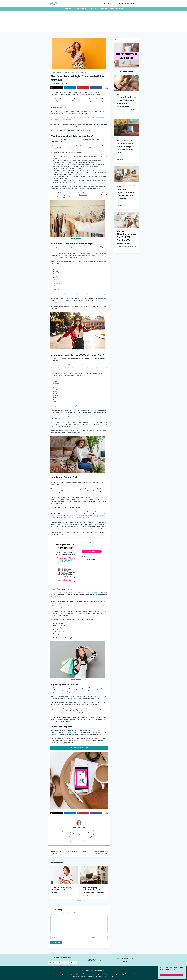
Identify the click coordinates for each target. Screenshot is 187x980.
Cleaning (94, 9)
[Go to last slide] (52, 882)
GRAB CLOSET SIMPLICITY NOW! (79, 748)
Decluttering (127, 139)
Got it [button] (171, 975)
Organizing (130, 140)
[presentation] (64, 875)
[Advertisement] (93, 21)
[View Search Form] (137, 3)
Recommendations (116, 9)
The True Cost (83, 195)
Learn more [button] (163, 971)
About (115, 3)
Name (53, 937)
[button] (66, 569)
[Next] (106, 882)
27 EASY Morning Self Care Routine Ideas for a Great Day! (63, 851)
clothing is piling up (65, 162)
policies (100, 976)
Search (73, 962)
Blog (109, 3)
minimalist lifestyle (69, 732)
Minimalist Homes (121, 140)
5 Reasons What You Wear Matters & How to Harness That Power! (94, 851)
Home (105, 3)
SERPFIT (105, 970)
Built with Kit (92, 559)
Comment (53, 914)
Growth (104, 9)
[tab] (77, 900)
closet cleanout (95, 592)
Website (92, 937)
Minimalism (119, 94)
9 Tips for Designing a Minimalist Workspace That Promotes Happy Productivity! (93, 890)
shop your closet (87, 253)
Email (73, 937)
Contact (120, 3)
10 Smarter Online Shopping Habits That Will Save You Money (62, 890)
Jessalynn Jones (56, 83)
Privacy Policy (124, 961)
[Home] (50, 72)
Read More (120, 113)
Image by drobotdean (76, 238)
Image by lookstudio (76, 349)
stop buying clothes (66, 113)
